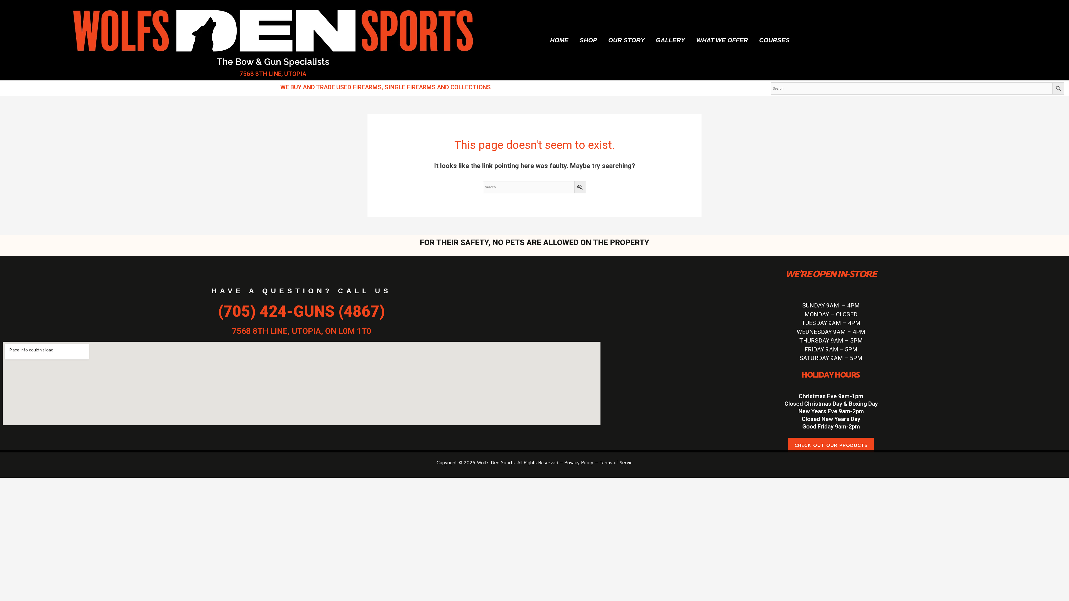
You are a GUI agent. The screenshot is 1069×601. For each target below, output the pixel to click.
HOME (559, 40)
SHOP (588, 40)
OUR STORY (626, 40)
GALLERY (670, 40)
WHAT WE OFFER (722, 40)
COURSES (774, 40)
